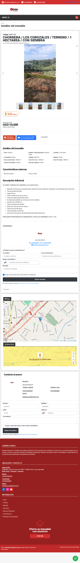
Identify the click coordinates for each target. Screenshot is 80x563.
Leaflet (61, 340)
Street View (12, 113)
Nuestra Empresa (9, 511)
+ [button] (6, 303)
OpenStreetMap (72, 340)
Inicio (2, 23)
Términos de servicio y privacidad (29, 283)
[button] (77, 46)
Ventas (5, 502)
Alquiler (5, 505)
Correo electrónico (47, 253)
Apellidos (44, 403)
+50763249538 (40, 2)
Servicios (6, 508)
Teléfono (44, 410)
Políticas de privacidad (10, 516)
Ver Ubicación (34, 359)
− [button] (6, 307)
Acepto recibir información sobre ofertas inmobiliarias (21, 425)
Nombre (6, 403)
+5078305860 (28, 2)
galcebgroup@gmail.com (41, 245)
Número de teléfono (9, 259)
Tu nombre (6, 253)
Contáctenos (7, 514)
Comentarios (7, 416)
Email (5, 410)
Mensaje (6, 266)
